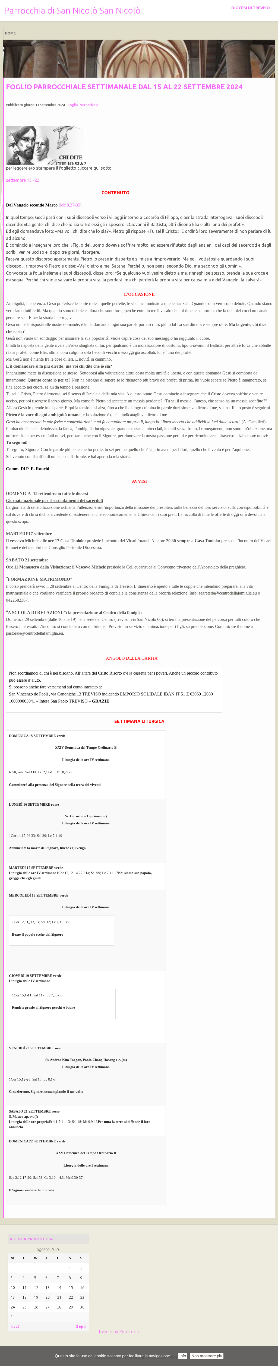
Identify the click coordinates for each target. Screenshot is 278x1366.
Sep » (81, 1326)
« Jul (15, 1326)
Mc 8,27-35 (70, 205)
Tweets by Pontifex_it (119, 1331)
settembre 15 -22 (22, 180)
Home (10, 33)
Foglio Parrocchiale (83, 105)
